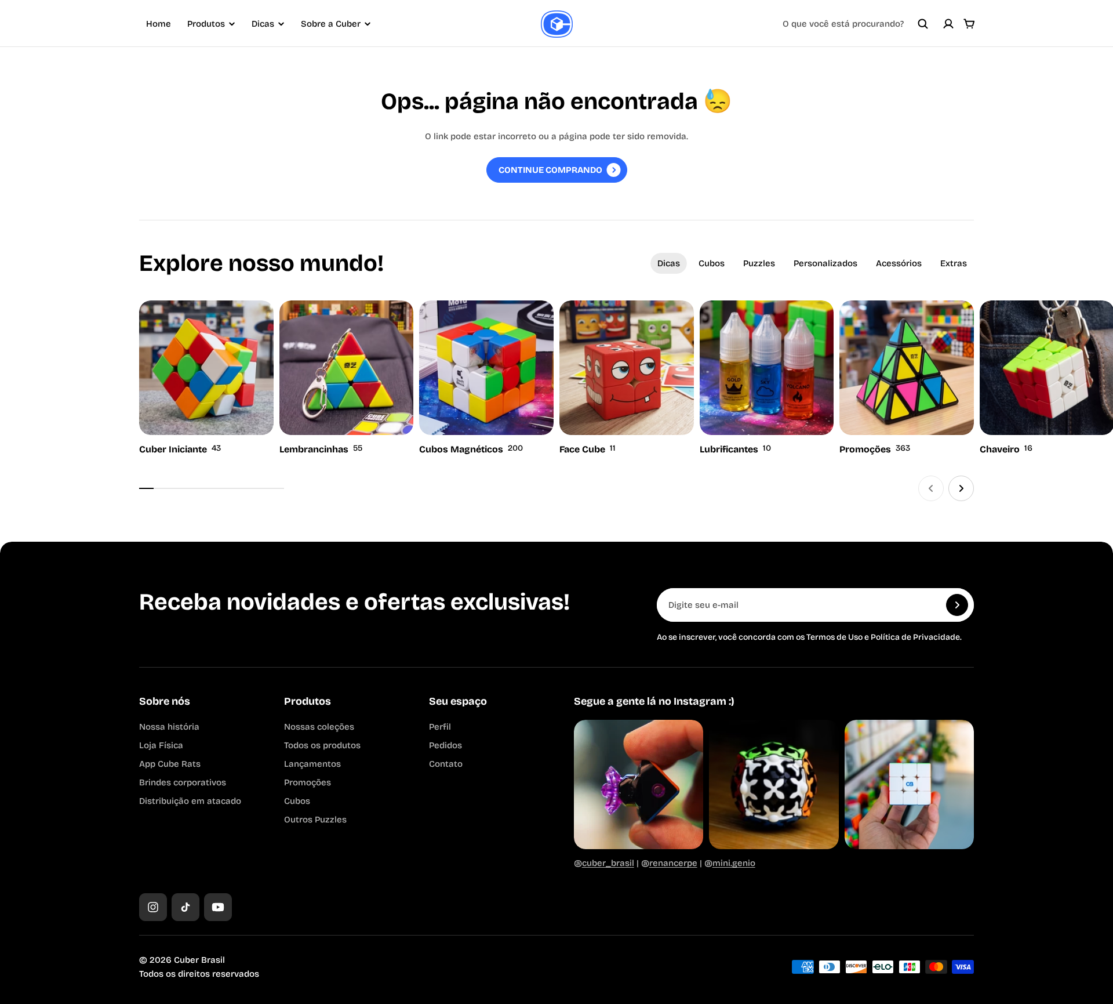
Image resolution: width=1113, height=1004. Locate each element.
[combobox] (855, 24)
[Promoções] (906, 378)
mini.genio (733, 863)
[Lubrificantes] (767, 378)
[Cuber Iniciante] (206, 378)
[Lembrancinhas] (346, 378)
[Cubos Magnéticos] (486, 378)
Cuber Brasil (199, 960)
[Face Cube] (626, 378)
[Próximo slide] (961, 488)
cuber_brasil (608, 863)
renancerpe (673, 863)
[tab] (668, 263)
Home (158, 24)
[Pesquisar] (923, 24)
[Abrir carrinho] (969, 23)
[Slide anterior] (931, 488)
